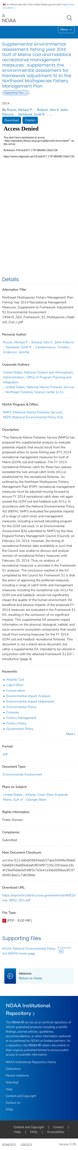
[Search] (70, 17)
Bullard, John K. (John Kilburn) (52, 342)
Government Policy (19, 729)
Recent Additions (17, 1075)
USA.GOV (26, 1144)
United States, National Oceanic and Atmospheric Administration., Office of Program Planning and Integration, (38, 377)
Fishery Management (21, 718)
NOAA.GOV (9, 1144)
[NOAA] (9, 18)
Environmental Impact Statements (30, 701)
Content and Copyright (21, 1096)
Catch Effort (14, 685)
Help (9, 1089)
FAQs (9, 1109)
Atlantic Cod (15, 679)
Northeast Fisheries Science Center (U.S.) (34, 392)
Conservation (15, 690)
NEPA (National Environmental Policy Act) (33, 417)
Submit (10, 1082)
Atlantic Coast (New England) (46, 794)
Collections (13, 1069)
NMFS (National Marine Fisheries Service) (32, 412)
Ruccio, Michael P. (20, 110)
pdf (5, 754)
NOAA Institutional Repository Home (31, 1062)
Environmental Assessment (22, 774)
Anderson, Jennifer (16, 352)
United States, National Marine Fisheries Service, (40, 387)
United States (12, 794)
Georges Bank (36, 799)
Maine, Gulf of (13, 799)
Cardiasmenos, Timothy (52, 347)
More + (71, 734)
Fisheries (12, 712)
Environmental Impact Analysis (28, 696)
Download (12, 120)
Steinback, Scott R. (31, 114)
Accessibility (55, 1132)
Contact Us (13, 1103)
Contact (58, 1127)
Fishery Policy (16, 723)
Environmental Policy (21, 707)
